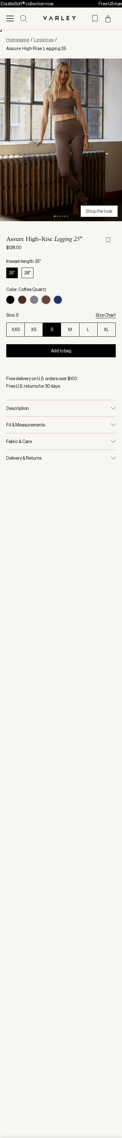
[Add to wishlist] (111, 240)
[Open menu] (10, 18)
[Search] (23, 18)
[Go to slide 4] (62, 216)
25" (12, 272)
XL (106, 329)
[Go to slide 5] (64, 216)
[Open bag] (108, 18)
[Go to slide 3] (59, 216)
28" (27, 272)
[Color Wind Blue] (34, 300)
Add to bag (61, 350)
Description (17, 408)
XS (33, 329)
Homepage (17, 39)
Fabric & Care (19, 441)
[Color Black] (10, 300)
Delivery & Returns (24, 458)
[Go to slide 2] (57, 216)
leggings (44, 39)
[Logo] (61, 18)
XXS (16, 329)
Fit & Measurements (25, 424)
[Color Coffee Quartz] (46, 300)
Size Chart (106, 315)
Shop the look (99, 211)
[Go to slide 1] (54, 216)
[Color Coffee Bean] (22, 300)
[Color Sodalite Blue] (58, 300)
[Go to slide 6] (67, 216)
